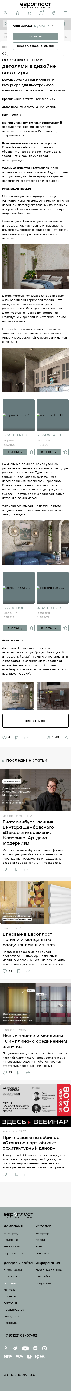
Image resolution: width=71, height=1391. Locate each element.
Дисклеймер (44, 1276)
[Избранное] (17, 13)
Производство (14, 1309)
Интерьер (42, 1233)
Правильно (35, 36)
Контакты (10, 1322)
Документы (43, 1283)
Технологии (12, 1246)
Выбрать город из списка (35, 46)
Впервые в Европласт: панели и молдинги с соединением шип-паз (29, 939)
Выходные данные (49, 1270)
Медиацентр (13, 1283)
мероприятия (12, 816)
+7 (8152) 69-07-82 (20, 1335)
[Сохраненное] (65, 24)
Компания (11, 1240)
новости (8, 928)
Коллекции (43, 1253)
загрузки (10, 1303)
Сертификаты (13, 1253)
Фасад (40, 1240)
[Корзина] (29, 13)
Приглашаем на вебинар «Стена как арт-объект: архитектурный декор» (31, 1142)
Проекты (10, 1296)
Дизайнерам (13, 1270)
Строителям (12, 1276)
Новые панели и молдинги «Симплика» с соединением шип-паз (35, 1041)
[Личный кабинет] (41, 12)
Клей (39, 1246)
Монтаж (9, 1289)
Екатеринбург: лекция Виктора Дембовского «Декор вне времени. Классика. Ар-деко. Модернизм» (28, 833)
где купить (11, 1316)
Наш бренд (11, 1233)
